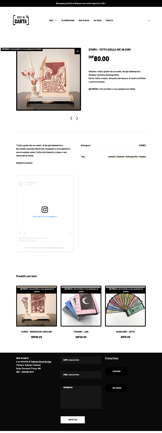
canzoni (112, 156)
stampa (142, 156)
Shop (51, 20)
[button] (77, 51)
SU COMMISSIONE (67, 20)
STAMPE (142, 145)
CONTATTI (109, 20)
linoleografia (132, 156)
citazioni (120, 156)
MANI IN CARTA (84, 20)
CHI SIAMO (97, 20)
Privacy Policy (111, 358)
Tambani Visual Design (41, 361)
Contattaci (72, 420)
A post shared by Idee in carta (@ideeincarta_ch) (44, 247)
